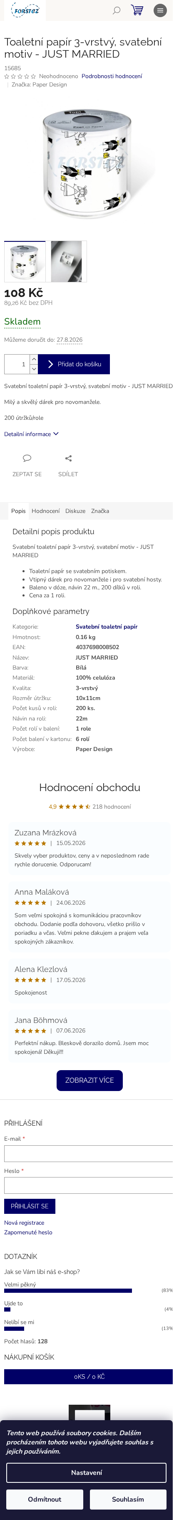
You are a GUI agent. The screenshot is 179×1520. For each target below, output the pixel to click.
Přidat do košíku (79, 364)
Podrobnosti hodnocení (112, 76)
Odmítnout (44, 1499)
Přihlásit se (30, 1206)
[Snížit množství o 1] (34, 369)
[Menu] (160, 10)
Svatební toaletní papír (106, 627)
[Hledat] (116, 10)
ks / (89, 1376)
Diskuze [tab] (75, 511)
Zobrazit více (89, 1080)
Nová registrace (24, 1223)
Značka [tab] (100, 511)
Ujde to (13, 1303)
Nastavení (86, 1472)
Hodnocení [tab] (46, 511)
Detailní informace (27, 434)
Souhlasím (128, 1499)
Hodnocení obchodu (89, 787)
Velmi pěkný (20, 1285)
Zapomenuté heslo (28, 1232)
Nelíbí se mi (19, 1322)
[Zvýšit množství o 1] (34, 359)
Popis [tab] (18, 511)
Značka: (39, 85)
